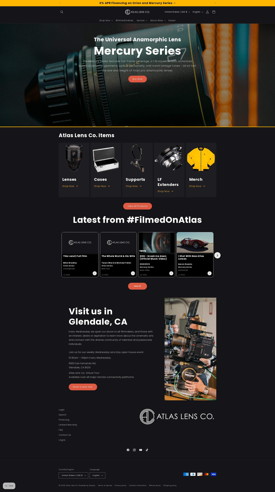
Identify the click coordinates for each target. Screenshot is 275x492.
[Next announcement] (215, 3)
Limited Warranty (68, 424)
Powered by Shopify (87, 485)
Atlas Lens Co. (72, 485)
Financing (64, 419)
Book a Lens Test (83, 386)
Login (62, 409)
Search (62, 414)
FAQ (61, 429)
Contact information (137, 485)
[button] (62, 12)
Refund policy (155, 485)
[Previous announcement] (60, 3)
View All (137, 286)
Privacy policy (120, 485)
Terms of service (105, 485)
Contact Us (65, 435)
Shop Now (68, 186)
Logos (62, 440)
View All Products (137, 206)
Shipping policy (170, 485)
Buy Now (138, 79)
